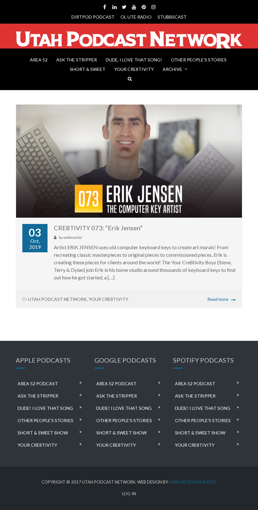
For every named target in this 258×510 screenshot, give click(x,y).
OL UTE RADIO (136, 16)
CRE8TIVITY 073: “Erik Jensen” (98, 228)
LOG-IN (129, 494)
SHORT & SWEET (87, 69)
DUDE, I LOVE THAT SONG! (134, 59)
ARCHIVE (172, 69)
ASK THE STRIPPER (76, 59)
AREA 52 (39, 59)
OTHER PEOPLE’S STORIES (199, 59)
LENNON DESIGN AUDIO (192, 481)
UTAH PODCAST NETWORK (57, 299)
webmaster (72, 237)
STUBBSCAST (172, 16)
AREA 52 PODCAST (38, 383)
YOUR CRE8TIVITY (134, 69)
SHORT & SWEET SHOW (43, 432)
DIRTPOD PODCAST (93, 16)
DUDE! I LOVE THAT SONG (45, 408)
